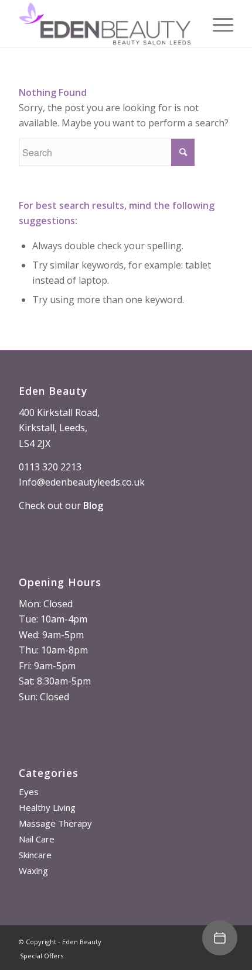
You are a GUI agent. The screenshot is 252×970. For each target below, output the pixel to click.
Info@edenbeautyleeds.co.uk (82, 482)
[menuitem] (38, 956)
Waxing (33, 870)
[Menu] (217, 23)
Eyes (29, 791)
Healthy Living (47, 807)
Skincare (35, 855)
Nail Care (37, 839)
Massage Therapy (55, 823)
